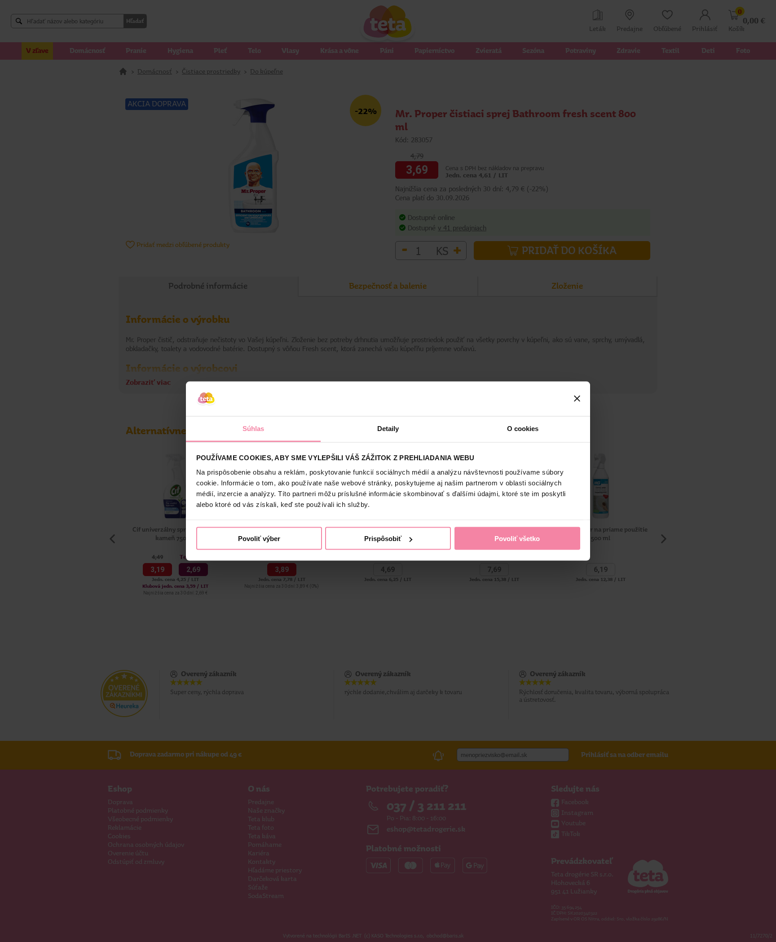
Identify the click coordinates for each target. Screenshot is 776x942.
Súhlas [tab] (253, 428)
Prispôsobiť (382, 538)
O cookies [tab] (523, 428)
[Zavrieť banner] (577, 399)
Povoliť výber (259, 538)
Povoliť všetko (517, 538)
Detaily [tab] (388, 428)
